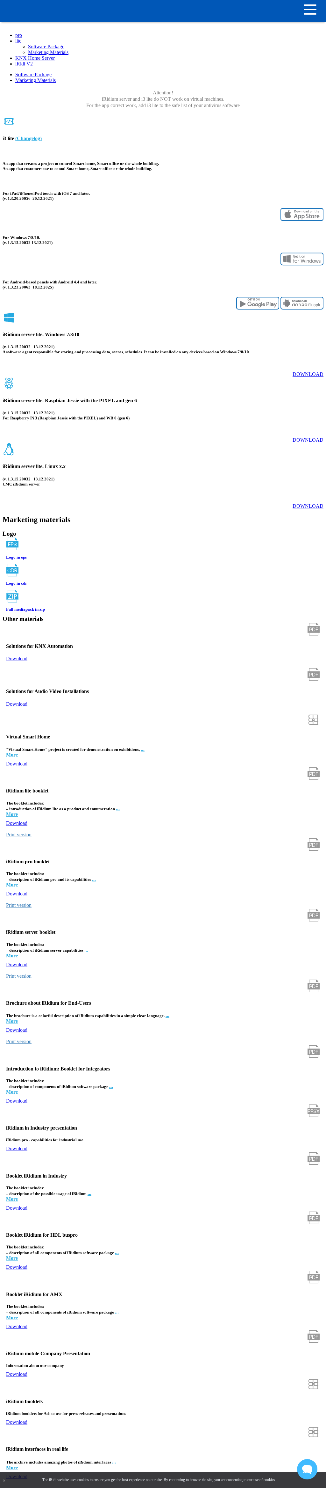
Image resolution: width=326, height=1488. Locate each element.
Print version (19, 834)
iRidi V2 (24, 63)
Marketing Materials (48, 52)
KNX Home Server (35, 58)
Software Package (46, 46)
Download (308, 374)
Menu (319, 9)
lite (18, 41)
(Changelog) (28, 138)
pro (18, 35)
